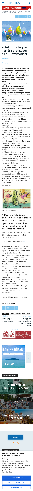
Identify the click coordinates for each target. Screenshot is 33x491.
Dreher (18, 313)
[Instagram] (17, 443)
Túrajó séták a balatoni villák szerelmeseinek (7, 320)
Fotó (23, 313)
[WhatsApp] (29, 16)
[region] (16, 471)
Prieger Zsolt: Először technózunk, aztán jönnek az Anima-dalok (25, 321)
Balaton (12, 313)
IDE (24, 242)
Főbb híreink (13, 11)
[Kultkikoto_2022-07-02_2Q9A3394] (16, 401)
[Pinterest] (25, 16)
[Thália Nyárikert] (16, 386)
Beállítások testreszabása (16, 482)
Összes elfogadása (16, 477)
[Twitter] (21, 16)
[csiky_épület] (16, 416)
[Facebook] (17, 16)
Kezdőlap (5, 11)
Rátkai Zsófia (11, 303)
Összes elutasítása (16, 487)
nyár (28, 313)
